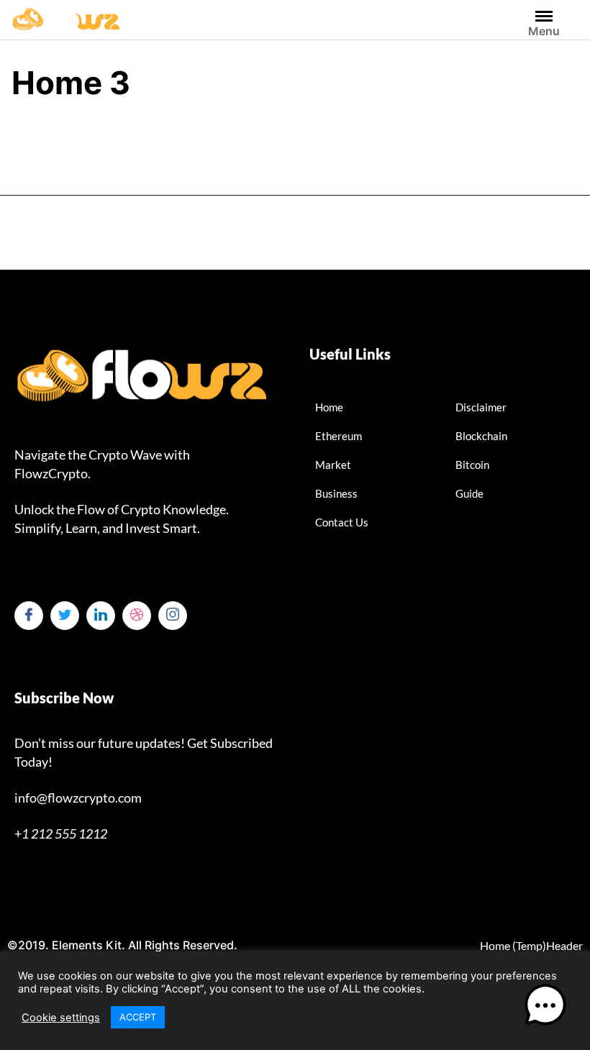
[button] (545, 1005)
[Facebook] (28, 615)
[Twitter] (64, 615)
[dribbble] (136, 615)
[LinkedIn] (100, 615)
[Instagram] (172, 615)
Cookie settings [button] (61, 1017)
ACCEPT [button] (137, 1017)
